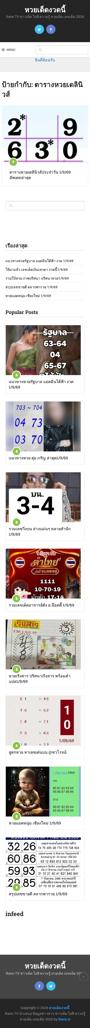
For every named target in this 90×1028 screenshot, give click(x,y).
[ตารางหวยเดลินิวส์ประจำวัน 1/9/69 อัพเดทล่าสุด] (45, 133)
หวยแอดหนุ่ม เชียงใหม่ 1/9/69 (28, 296)
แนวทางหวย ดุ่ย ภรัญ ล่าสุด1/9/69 (38, 457)
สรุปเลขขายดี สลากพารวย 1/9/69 (32, 287)
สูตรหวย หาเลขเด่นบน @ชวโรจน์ (37, 752)
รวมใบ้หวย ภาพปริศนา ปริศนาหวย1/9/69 (37, 278)
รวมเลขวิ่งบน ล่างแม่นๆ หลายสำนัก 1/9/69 (40, 531)
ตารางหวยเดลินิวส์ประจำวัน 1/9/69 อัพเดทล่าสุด (40, 174)
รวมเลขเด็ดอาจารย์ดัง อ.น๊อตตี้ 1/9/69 (41, 605)
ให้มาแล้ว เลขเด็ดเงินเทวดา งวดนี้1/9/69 (37, 270)
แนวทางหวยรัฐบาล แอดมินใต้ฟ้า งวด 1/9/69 (40, 261)
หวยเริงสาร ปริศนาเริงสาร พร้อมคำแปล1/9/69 (39, 678)
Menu (11, 50)
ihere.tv (64, 1019)
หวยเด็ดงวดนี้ (45, 9)
